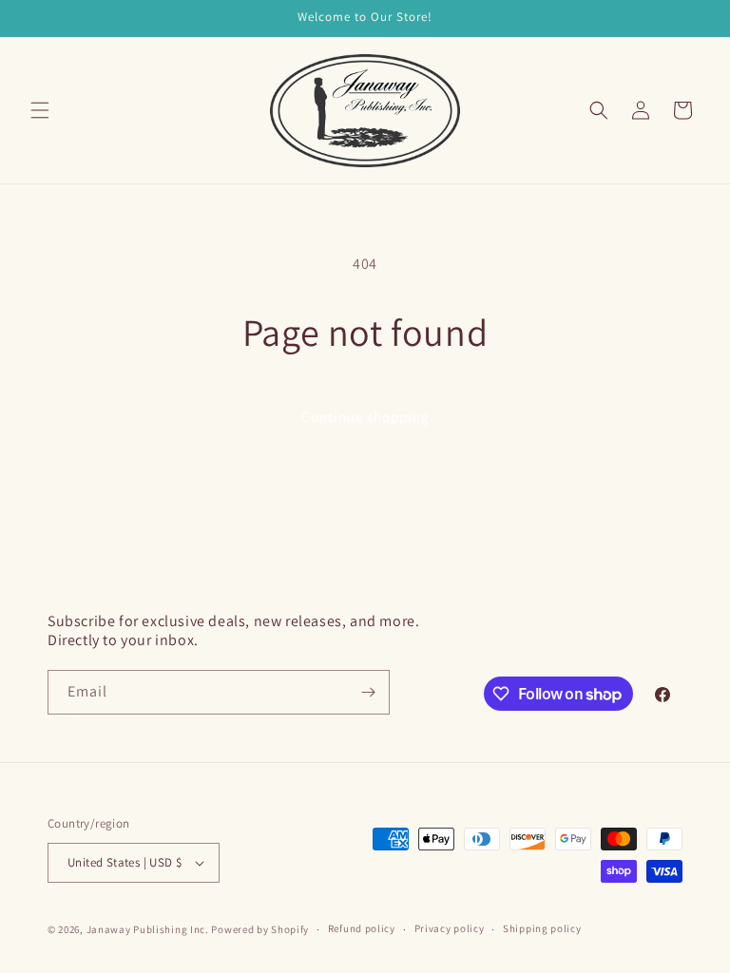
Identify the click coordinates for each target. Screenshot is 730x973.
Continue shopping (365, 417)
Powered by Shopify (260, 929)
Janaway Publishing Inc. (147, 929)
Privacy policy (449, 928)
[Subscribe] (368, 692)
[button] (40, 110)
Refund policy (361, 928)
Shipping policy (542, 928)
